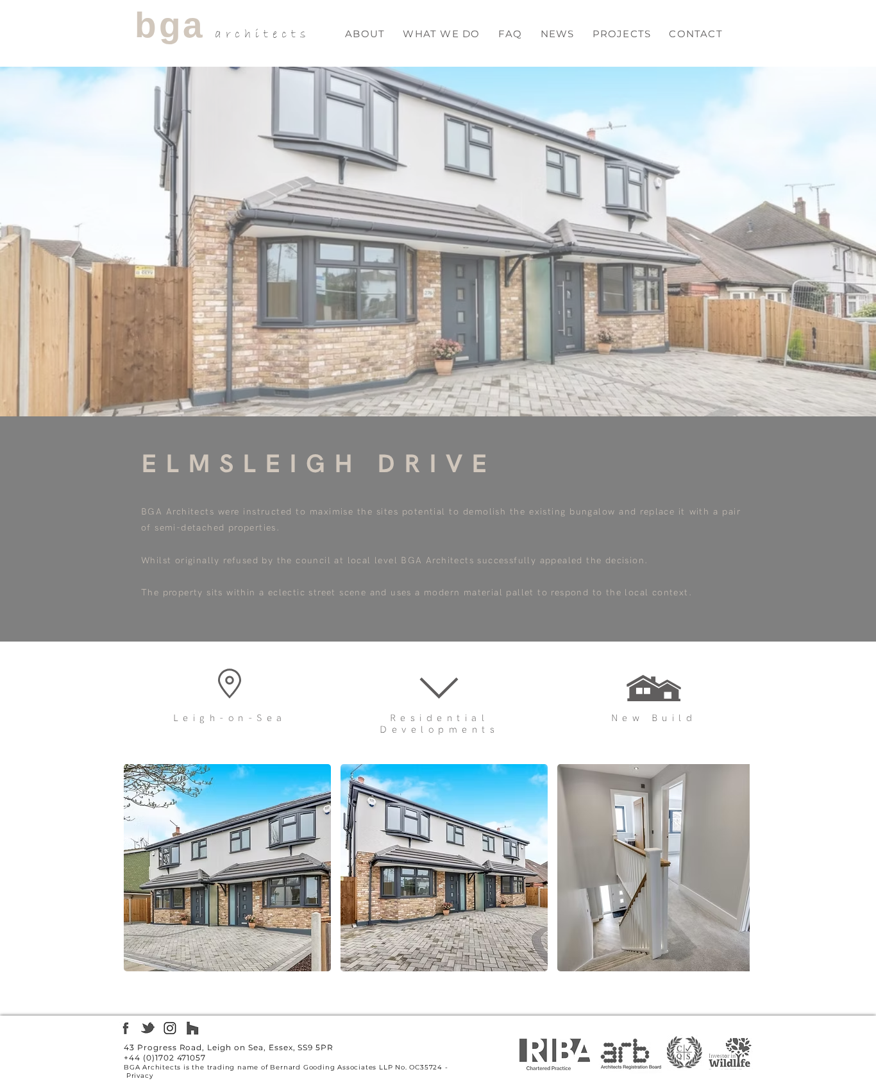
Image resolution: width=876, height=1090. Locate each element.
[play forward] (734, 867)
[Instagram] (170, 1028)
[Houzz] (192, 1028)
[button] (441, 33)
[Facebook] (125, 1028)
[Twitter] (148, 1028)
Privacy (139, 1075)
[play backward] (140, 867)
